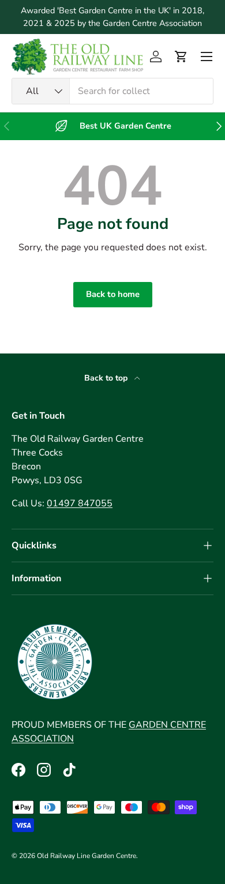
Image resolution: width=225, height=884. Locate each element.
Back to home (113, 294)
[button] (181, 56)
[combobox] (112, 91)
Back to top (107, 378)
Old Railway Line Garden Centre (86, 855)
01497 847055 (79, 503)
